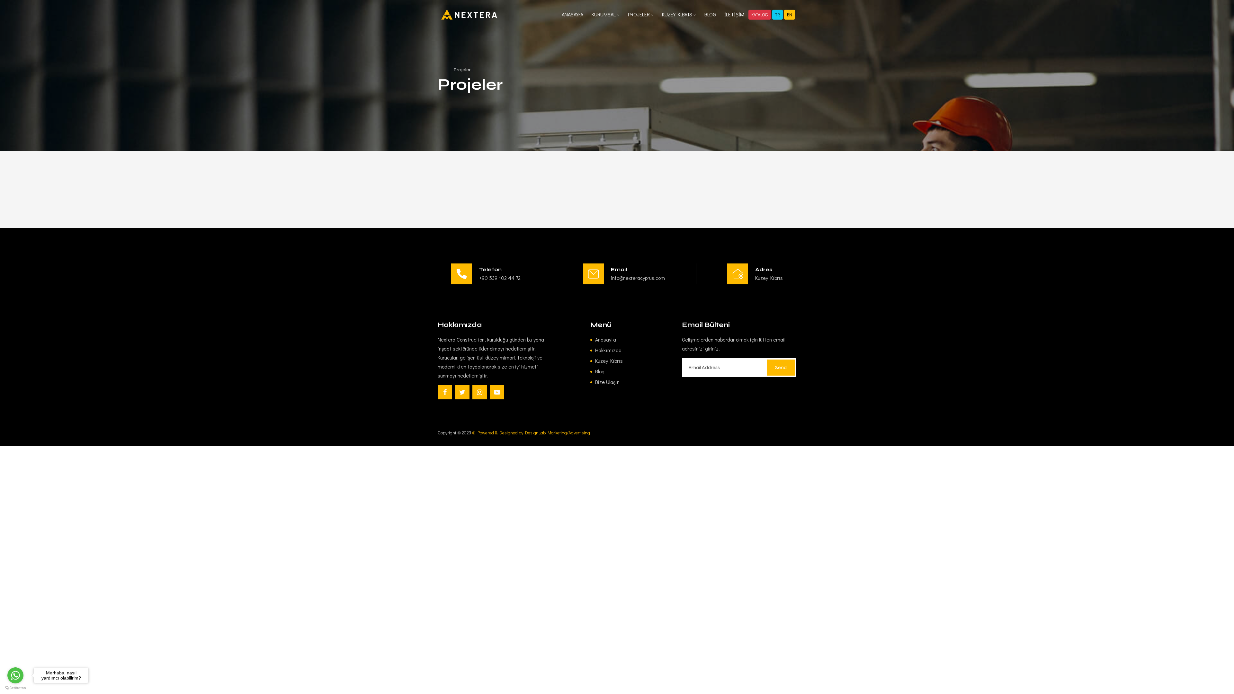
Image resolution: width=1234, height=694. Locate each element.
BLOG (710, 14)
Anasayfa (605, 339)
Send (781, 367)
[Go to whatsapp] (15, 675)
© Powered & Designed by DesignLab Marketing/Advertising (531, 433)
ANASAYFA (572, 14)
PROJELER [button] (639, 14)
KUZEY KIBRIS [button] (677, 14)
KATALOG (759, 15)
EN (789, 15)
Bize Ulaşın (607, 381)
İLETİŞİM (734, 14)
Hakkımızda (608, 350)
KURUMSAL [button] (604, 14)
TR (777, 15)
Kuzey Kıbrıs (609, 360)
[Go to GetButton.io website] (15, 688)
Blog (599, 371)
